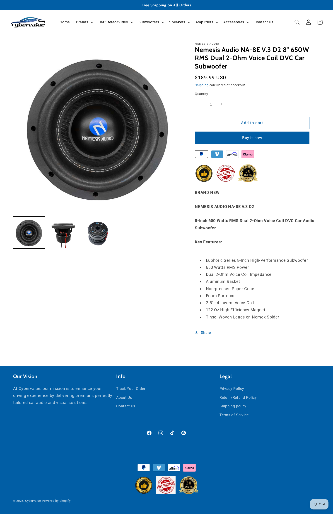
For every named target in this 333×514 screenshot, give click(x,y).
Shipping (201, 85)
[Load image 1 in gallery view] (29, 232)
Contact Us (125, 406)
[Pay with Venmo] (217, 155)
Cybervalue (33, 500)
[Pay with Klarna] (247, 155)
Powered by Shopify (56, 500)
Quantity (201, 94)
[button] (84, 22)
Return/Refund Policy (238, 397)
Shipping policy (233, 406)
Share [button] (206, 332)
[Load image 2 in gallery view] (63, 232)
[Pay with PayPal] (201, 155)
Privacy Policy (232, 389)
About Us (124, 397)
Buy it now (252, 137)
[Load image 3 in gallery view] (97, 232)
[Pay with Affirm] (232, 155)
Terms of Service (234, 415)
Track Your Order (130, 389)
